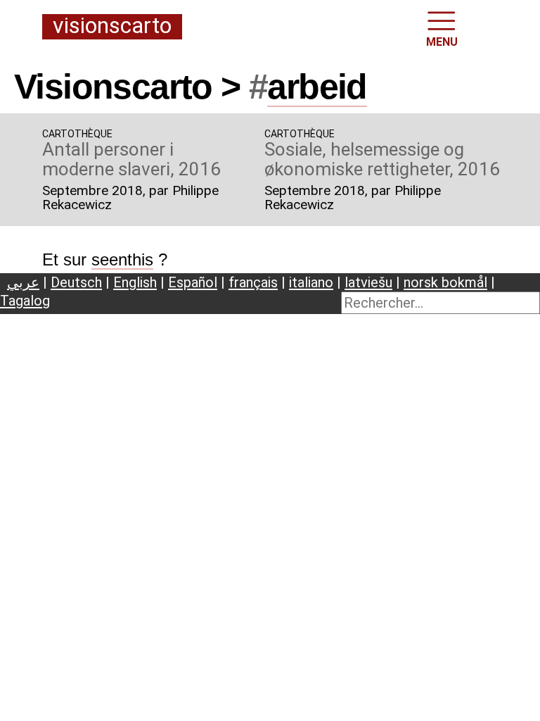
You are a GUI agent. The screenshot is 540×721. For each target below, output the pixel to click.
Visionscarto (112, 26)
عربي (23, 282)
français (253, 282)
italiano (311, 282)
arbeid (316, 86)
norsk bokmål (445, 282)
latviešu (368, 282)
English (135, 282)
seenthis (122, 259)
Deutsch (76, 282)
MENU (442, 42)
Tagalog (25, 300)
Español (192, 282)
